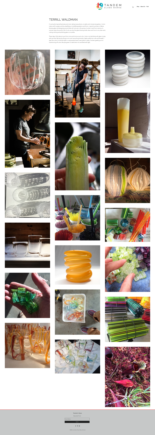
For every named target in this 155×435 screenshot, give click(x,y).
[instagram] (79, 426)
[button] (143, 6)
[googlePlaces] (77, 426)
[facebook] (75, 426)
